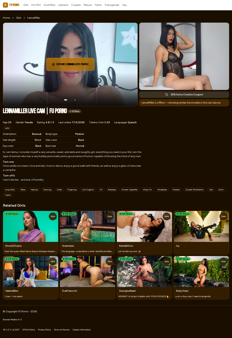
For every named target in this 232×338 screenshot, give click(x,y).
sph (211, 189)
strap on (147, 189)
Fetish (98, 5)
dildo (59, 189)
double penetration (194, 189)
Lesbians (63, 5)
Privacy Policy (44, 329)
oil (101, 189)
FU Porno (12, 5)
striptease (162, 189)
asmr (221, 189)
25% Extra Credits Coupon (189, 95)
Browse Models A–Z (12, 319)
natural (34, 189)
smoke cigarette (129, 189)
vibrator (176, 189)
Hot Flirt (36, 5)
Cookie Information (81, 329)
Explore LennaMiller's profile (73, 65)
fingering (71, 189)
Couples (76, 5)
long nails (10, 189)
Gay (124, 5)
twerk (8, 195)
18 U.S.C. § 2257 (11, 329)
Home (6, 17)
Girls (25, 5)
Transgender (112, 5)
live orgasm (88, 189)
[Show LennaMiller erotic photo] (66, 100)
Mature (88, 5)
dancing (47, 189)
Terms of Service (62, 329)
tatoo (22, 189)
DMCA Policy (28, 329)
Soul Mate (49, 5)
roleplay (112, 189)
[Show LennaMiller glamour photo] (75, 100)
